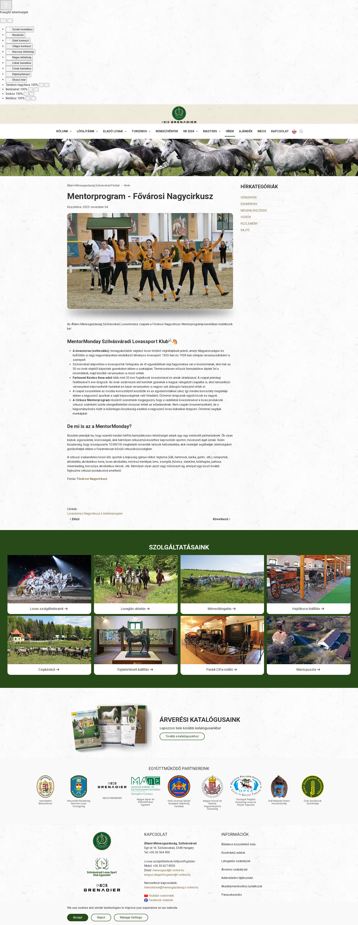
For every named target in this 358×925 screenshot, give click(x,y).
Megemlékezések (254, 210)
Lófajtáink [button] (85, 131)
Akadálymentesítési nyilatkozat (241, 886)
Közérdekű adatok (233, 852)
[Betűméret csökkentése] (30, 89)
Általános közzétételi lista (238, 844)
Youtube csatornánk (161, 895)
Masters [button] (210, 131)
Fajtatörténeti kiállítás (133, 669)
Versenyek (249, 197)
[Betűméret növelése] (36, 89)
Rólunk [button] (62, 131)
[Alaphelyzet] (3, 20)
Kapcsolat (280, 131)
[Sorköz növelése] (31, 94)
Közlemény (249, 223)
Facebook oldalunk (160, 900)
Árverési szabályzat (234, 869)
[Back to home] (179, 114)
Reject (101, 917)
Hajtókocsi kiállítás (306, 609)
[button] (301, 131)
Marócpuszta (306, 669)
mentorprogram (113, 513)
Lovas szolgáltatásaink (47, 609)
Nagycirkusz (92, 513)
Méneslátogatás (220, 609)
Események (249, 204)
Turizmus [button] (139, 131)
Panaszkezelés (231, 894)
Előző (75, 519)
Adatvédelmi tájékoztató (237, 878)
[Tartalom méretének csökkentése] (41, 85)
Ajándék (245, 131)
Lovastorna (74, 513)
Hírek (230, 131)
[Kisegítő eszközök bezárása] (10, 21)
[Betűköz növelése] (33, 98)
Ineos (261, 131)
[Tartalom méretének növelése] (46, 85)
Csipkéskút (46, 669)
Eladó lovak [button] (113, 131)
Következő (220, 519)
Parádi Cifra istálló (219, 669)
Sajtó (245, 230)
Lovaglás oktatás (133, 609)
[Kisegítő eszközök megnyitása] (6, 5)
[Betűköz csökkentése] (27, 98)
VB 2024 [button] (188, 131)
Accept (77, 917)
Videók (246, 217)
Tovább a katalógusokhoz (182, 736)
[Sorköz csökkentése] (26, 94)
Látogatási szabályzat (235, 861)
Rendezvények (167, 131)
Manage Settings (131, 917)
